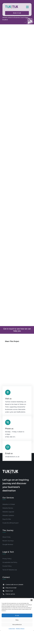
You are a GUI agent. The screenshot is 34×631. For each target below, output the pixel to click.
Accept (17, 615)
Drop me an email (11, 587)
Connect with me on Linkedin (14, 584)
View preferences (17, 624)
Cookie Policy (12, 628)
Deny (17, 620)
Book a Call (9, 591)
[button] (31, 600)
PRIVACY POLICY (20, 628)
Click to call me (10, 594)
